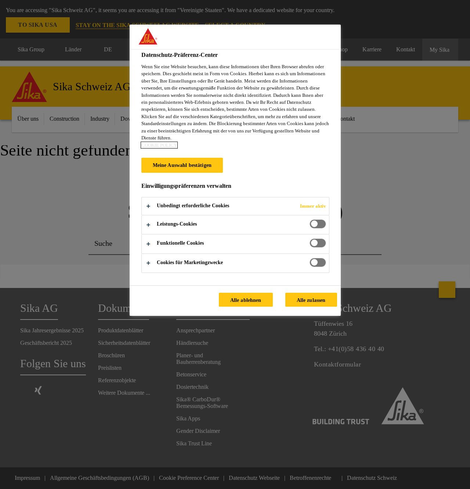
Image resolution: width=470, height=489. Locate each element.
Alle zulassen (311, 300)
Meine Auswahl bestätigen (182, 165)
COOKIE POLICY (159, 145)
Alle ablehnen (245, 300)
